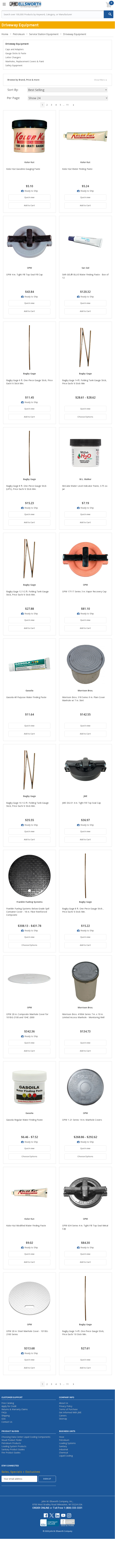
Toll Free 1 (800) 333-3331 (67, 1507)
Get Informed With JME (70, 1412)
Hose (61, 1436)
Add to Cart (29, 205)
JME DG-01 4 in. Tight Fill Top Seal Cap (81, 802)
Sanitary (63, 1446)
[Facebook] (46, 1515)
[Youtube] (63, 1515)
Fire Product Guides (10, 1452)
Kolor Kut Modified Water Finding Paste (26, 1225)
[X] (51, 1515)
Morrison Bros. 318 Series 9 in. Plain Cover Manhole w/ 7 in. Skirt (83, 699)
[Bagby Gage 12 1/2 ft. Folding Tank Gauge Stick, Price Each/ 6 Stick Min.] (29, 558)
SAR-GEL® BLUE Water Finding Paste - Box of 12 (85, 276)
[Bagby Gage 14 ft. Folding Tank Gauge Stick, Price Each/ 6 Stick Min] (85, 347)
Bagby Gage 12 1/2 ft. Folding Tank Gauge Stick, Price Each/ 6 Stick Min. (27, 593)
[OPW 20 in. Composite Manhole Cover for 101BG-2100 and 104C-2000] (29, 981)
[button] (57, 80)
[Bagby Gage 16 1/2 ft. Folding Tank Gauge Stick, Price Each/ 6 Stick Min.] (29, 770)
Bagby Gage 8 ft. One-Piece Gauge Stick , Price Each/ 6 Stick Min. (83, 910)
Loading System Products (13, 1446)
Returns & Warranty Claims (14, 1409)
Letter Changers (13, 57)
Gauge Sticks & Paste (15, 53)
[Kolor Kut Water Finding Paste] (85, 136)
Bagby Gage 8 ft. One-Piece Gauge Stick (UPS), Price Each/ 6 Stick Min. (26, 487)
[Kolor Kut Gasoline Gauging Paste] (29, 136)
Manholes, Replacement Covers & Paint (24, 61)
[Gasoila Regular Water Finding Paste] (29, 1087)
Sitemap (63, 1418)
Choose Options (85, 417)
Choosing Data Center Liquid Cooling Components (25, 1436)
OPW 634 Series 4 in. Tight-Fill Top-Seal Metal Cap (85, 1227)
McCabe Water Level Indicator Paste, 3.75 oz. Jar (85, 487)
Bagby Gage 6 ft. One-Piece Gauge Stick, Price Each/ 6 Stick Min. (29, 382)
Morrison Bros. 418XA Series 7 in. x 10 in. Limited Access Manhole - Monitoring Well (83, 1016)
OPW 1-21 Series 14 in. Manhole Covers (82, 1119)
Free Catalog (7, 1403)
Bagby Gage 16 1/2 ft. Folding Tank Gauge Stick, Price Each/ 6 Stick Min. (27, 804)
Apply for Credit (8, 1406)
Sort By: (12, 90)
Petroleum (64, 1440)
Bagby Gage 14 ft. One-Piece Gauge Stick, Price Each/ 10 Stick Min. (83, 1333)
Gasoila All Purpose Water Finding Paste (26, 697)
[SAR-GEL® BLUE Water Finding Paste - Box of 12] (85, 241)
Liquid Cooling (66, 1455)
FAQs (4, 1412)
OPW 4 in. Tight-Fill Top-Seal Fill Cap (24, 274)
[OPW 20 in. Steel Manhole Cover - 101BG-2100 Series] (29, 1298)
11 (67, 104)
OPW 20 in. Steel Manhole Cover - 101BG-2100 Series (27, 1333)
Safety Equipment (13, 65)
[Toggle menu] (4, 4)
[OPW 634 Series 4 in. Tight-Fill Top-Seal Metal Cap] (85, 1192)
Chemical (63, 1452)
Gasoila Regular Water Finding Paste (24, 1119)
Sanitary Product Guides (13, 1449)
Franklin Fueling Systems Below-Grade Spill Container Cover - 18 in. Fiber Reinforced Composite (27, 911)
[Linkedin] (57, 1515)
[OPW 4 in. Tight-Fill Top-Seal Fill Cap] (29, 241)
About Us (63, 1403)
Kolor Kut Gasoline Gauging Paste (23, 169)
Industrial (63, 1449)
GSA (3, 1418)
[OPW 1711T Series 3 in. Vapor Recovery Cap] (85, 558)
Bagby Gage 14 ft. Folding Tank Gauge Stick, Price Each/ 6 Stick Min (84, 382)
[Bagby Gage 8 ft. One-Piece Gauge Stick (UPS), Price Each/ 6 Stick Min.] (29, 453)
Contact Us (6, 1421)
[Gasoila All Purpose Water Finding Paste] (29, 664)
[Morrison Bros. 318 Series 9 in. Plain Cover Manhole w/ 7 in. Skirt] (85, 664)
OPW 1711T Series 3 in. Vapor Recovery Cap (84, 591)
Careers (63, 1415)
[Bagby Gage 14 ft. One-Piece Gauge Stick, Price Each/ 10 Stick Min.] (85, 1298)
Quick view (29, 197)
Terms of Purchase (68, 1409)
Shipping (5, 1415)
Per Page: (13, 98)
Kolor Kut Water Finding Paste (77, 169)
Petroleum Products (11, 1443)
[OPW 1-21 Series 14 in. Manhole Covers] (85, 1087)
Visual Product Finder (11, 1440)
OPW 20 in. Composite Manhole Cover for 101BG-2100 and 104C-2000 (27, 1016)
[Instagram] (69, 1515)
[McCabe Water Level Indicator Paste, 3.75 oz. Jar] (85, 453)
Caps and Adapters (14, 49)
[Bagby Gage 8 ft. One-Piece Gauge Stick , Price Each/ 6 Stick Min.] (85, 875)
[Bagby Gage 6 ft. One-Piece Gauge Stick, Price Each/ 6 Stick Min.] (29, 347)
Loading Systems (67, 1443)
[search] (108, 14)
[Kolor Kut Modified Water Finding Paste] (29, 1192)
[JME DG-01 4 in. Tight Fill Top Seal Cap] (85, 770)
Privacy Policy (65, 1406)
